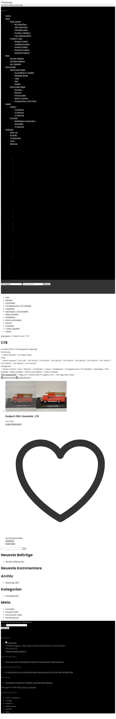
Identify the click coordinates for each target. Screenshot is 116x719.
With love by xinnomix (26, 687)
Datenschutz (44, 662)
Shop (7, 18)
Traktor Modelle (12, 328)
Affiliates (29, 682)
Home (8, 16)
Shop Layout (15, 21)
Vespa (8, 331)
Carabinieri (10, 303)
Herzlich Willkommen (14, 561)
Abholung (20, 682)
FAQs (12, 141)
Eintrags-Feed (11, 612)
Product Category (22, 33)
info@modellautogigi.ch (15, 651)
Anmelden (10, 609)
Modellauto (10, 317)
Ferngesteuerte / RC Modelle (18, 306)
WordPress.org (12, 617)
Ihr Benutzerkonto (13, 672)
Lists (16, 81)
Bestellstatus (47, 682)
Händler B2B (67, 672)
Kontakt (13, 135)
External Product (21, 50)
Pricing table (20, 95)
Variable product (22, 44)
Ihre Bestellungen (29, 672)
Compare (9, 541)
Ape (7, 297)
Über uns (14, 132)
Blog (7, 55)
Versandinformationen (28, 662)
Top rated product (22, 35)
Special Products (21, 53)
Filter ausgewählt (9, 374)
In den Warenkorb (13, 424)
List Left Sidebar (17, 58)
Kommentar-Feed (13, 614)
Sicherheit (57, 672)
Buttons (17, 92)
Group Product (21, 47)
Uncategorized (12, 596)
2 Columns (19, 109)
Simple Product (21, 41)
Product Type (16, 38)
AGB (16, 662)
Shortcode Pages (17, 70)
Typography (15, 138)
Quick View (10, 543)
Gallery (13, 107)
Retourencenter (45, 672)
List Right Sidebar (17, 61)
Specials (37, 682)
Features (9, 129)
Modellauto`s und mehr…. (25, 121)
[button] (20, 396)
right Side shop (21, 27)
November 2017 (12, 582)
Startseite (18, 124)
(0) (2, 287)
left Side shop (20, 24)
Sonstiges (9, 325)
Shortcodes (10, 67)
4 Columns (19, 115)
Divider (17, 84)
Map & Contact (21, 98)
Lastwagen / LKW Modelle (16, 311)
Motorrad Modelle (13, 320)
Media (8, 104)
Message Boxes (21, 75)
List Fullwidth (15, 64)
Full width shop (21, 30)
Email (3, 625)
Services (18, 90)
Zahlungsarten (57, 662)
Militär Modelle (11, 314)
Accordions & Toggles (24, 72)
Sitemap (13, 144)
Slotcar (8, 323)
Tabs (16, 78)
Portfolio (14, 118)
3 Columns (19, 112)
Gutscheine (10, 682)
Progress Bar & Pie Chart (25, 101)
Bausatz (8, 300)
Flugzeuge (9, 308)
